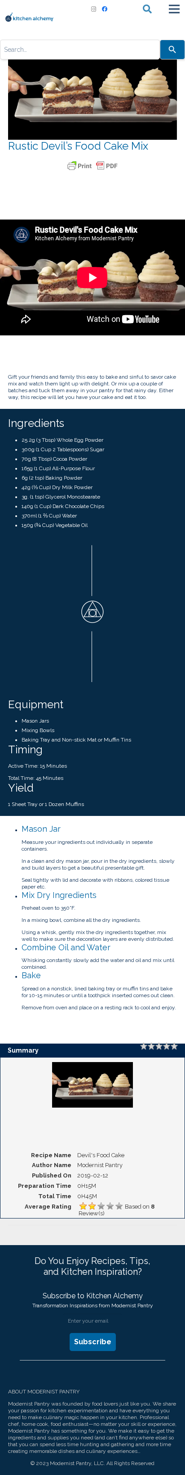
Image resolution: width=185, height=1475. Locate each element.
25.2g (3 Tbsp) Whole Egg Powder (62, 440)
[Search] (172, 50)
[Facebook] (104, 9)
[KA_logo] (29, 17)
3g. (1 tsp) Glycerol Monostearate (61, 497)
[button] (147, 9)
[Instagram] (93, 9)
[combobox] (80, 50)
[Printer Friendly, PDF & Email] (92, 166)
